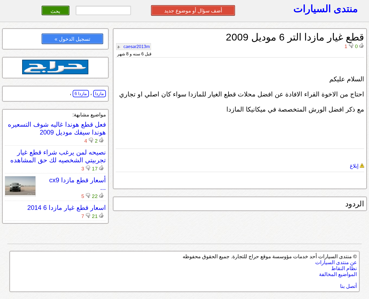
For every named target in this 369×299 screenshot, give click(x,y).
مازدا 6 (81, 93)
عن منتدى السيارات (336, 262)
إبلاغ (355, 166)
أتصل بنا (348, 286)
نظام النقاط (344, 268)
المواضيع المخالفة (338, 274)
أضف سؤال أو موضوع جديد (193, 11)
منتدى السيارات (325, 8)
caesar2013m (134, 46)
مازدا (99, 93)
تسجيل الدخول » (72, 39)
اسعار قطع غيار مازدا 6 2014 (66, 207)
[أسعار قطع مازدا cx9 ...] (20, 194)
